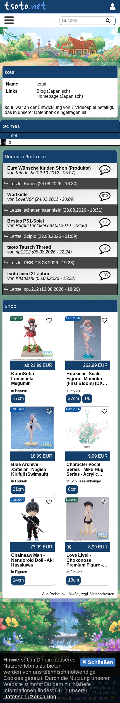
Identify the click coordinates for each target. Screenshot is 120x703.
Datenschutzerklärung (29, 696)
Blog (41, 91)
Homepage (48, 96)
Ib (9, 142)
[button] (9, 20)
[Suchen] (107, 21)
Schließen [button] (99, 662)
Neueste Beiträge (25, 156)
